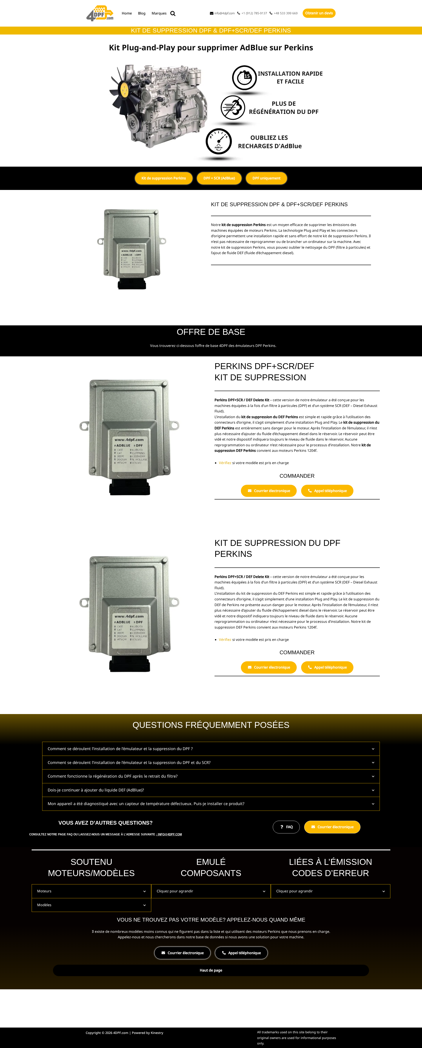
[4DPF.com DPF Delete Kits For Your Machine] (100, 13)
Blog (142, 13)
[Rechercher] (173, 13)
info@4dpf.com (225, 13)
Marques (159, 13)
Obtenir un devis (319, 13)
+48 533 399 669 (286, 13)
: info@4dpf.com (169, 834)
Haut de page (211, 970)
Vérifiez (225, 462)
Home (127, 13)
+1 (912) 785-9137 (254, 13)
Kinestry (157, 1033)
